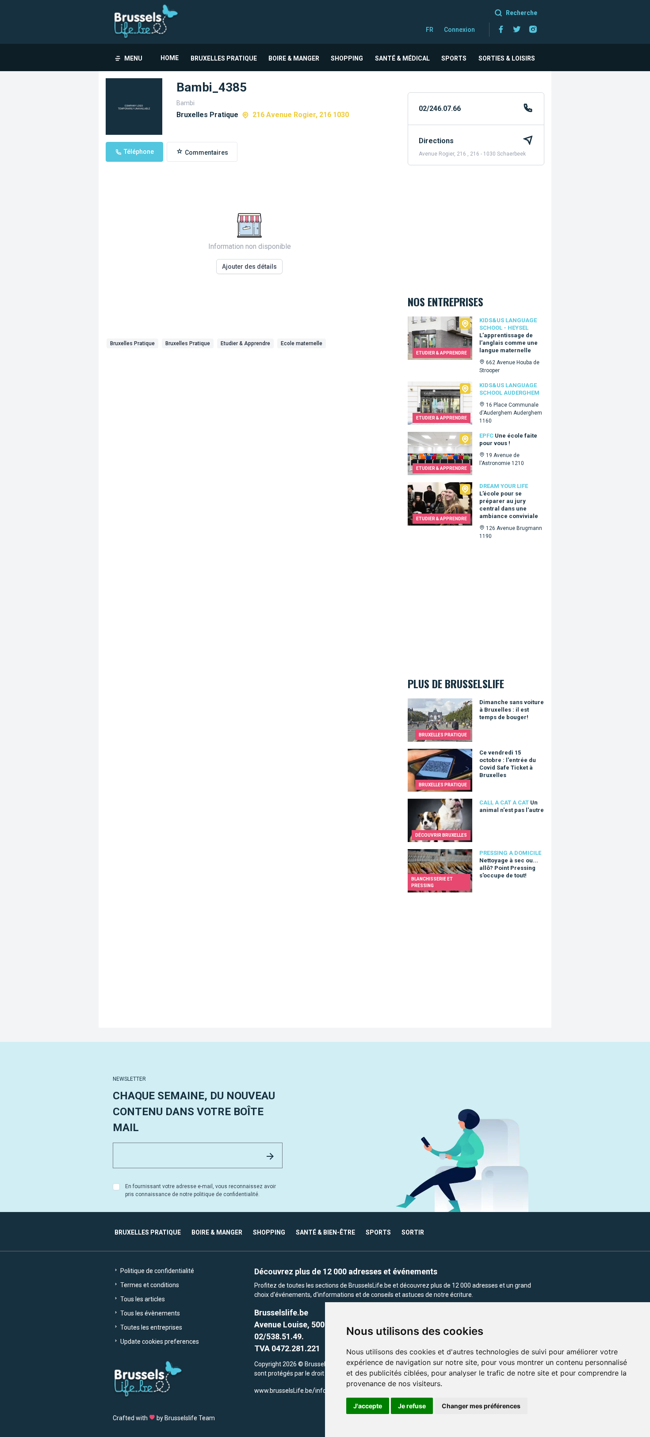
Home (170, 57)
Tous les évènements (149, 1313)
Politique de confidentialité (156, 1270)
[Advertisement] (250, 418)
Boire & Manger (293, 58)
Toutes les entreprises (150, 1327)
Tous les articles (142, 1299)
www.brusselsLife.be (283, 1390)
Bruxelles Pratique (224, 58)
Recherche (521, 12)
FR (429, 29)
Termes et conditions (149, 1284)
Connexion (459, 29)
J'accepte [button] (367, 1406)
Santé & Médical (402, 58)
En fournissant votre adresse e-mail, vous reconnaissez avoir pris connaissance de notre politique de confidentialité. (200, 1190)
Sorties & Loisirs (506, 58)
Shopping (347, 58)
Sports (453, 58)
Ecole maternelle (301, 343)
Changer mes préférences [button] (481, 1406)
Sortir (412, 1232)
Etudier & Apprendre (245, 343)
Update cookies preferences (159, 1341)
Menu (133, 58)
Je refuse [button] (412, 1406)
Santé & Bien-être (325, 1232)
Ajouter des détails (249, 266)
